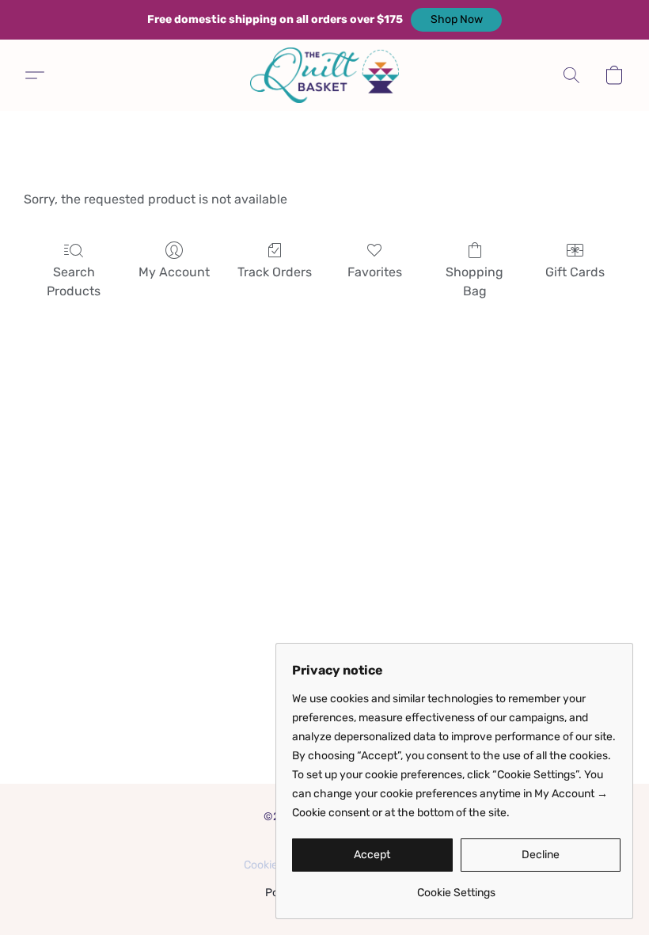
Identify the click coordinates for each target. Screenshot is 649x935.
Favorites (374, 271)
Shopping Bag (474, 281)
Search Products (74, 281)
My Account (174, 271)
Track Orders (274, 271)
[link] (456, 887)
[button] (456, 20)
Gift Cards (575, 271)
